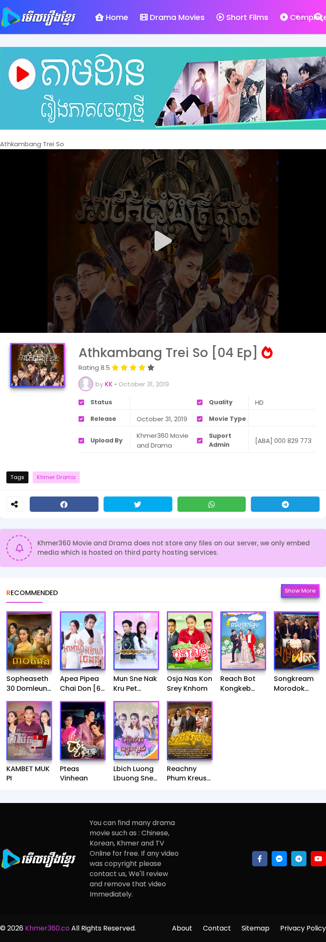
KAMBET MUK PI (28, 773)
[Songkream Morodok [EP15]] (297, 640)
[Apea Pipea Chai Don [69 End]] (83, 640)
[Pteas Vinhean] (83, 730)
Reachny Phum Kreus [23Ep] (187, 773)
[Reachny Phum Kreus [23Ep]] (190, 730)
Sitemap (256, 928)
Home (117, 17)
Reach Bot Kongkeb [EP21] (238, 683)
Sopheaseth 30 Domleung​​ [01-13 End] (29, 683)
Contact (217, 928)
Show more (300, 591)
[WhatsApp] (211, 504)
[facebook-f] (259, 858)
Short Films (247, 17)
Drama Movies (177, 17)
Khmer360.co (46, 928)
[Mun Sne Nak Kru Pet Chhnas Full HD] (136, 640)
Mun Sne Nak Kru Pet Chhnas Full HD (135, 683)
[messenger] (279, 858)
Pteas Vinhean (74, 773)
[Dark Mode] (300, 17)
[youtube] (318, 858)
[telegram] (298, 858)
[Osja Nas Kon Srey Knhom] (190, 640)
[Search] (319, 17)
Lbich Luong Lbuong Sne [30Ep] (133, 773)
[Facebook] (64, 504)
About (182, 928)
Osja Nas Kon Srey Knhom (189, 683)
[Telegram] (285, 504)
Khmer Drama (56, 477)
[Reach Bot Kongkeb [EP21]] (243, 640)
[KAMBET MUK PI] (29, 730)
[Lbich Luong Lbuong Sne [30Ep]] (136, 730)
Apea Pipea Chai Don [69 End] (82, 683)
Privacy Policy (303, 928)
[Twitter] (138, 504)
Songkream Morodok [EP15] (294, 683)
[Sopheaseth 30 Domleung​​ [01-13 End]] (29, 640)
